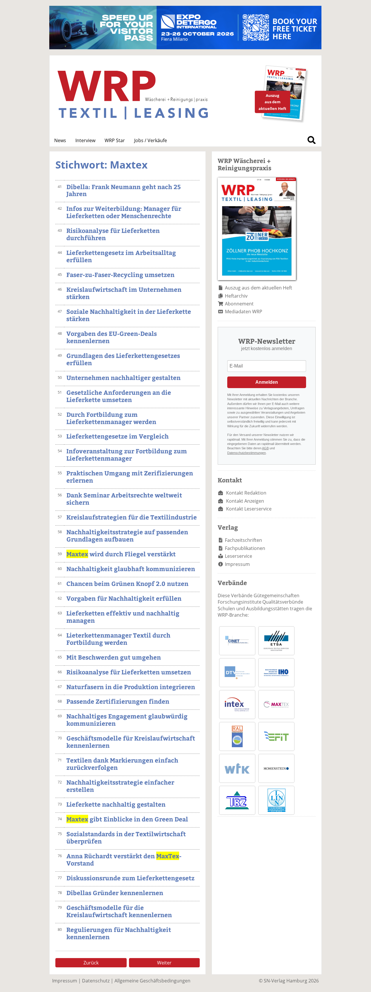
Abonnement (239, 304)
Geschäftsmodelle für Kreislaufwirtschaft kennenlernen (130, 742)
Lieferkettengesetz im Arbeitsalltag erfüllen (121, 256)
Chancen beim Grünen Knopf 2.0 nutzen (127, 583)
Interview (85, 140)
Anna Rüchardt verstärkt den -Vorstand (123, 859)
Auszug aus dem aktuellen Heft (258, 288)
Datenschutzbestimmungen (246, 453)
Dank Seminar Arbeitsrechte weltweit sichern (124, 498)
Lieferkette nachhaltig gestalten (116, 804)
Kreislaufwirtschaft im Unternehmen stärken (123, 293)
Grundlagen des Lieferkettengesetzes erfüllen (123, 359)
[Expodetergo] (185, 47)
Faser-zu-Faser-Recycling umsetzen (120, 274)
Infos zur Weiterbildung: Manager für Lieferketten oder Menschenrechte (123, 212)
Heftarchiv (236, 296)
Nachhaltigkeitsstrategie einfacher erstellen (120, 786)
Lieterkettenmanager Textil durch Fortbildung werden (118, 639)
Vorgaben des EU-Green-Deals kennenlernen (111, 337)
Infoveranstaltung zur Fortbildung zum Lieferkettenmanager (126, 454)
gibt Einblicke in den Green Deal (127, 819)
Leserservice (238, 556)
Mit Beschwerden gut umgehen (113, 657)
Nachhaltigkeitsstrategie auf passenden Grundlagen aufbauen (127, 535)
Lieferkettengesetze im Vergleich (117, 436)
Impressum (237, 564)
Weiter (164, 963)
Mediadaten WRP (243, 311)
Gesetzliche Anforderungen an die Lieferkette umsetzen (118, 396)
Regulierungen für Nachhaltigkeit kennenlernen (118, 933)
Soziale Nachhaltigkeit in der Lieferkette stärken (128, 315)
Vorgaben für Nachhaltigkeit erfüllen (123, 598)
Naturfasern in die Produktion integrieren (130, 687)
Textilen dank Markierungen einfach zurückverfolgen (122, 764)
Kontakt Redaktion (246, 493)
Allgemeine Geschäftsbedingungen (152, 980)
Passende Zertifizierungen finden (117, 701)
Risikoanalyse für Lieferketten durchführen (113, 234)
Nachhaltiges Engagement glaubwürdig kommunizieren (127, 719)
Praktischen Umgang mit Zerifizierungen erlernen (129, 476)
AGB (265, 448)
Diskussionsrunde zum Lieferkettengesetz (130, 878)
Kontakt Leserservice (249, 509)
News (60, 140)
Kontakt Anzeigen (245, 501)
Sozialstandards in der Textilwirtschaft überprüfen (126, 837)
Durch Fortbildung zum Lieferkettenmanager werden (111, 418)
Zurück (91, 963)
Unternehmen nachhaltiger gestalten (123, 377)
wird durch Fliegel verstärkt (121, 554)
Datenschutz (96, 980)
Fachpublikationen (245, 548)
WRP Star (115, 140)
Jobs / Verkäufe (150, 140)
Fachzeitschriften (243, 540)
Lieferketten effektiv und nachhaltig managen (122, 616)
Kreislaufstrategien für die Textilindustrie (131, 517)
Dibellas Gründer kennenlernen (114, 892)
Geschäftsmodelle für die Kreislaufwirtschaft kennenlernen (119, 911)
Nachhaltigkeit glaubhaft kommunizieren (130, 568)
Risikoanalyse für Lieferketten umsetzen (128, 672)
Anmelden (266, 382)
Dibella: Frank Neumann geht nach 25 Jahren (123, 190)
